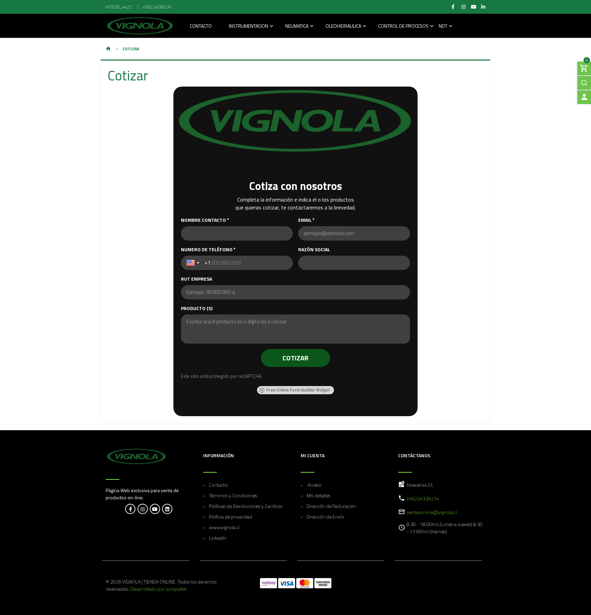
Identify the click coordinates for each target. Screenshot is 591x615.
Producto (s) (196, 308)
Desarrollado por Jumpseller (158, 588)
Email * (306, 220)
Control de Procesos (403, 26)
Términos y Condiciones (233, 495)
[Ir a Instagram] (463, 6)
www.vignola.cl (224, 527)
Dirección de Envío (325, 516)
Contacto (201, 26)
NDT (443, 26)
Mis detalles (318, 495)
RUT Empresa (196, 279)
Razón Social (314, 249)
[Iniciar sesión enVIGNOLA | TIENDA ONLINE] (584, 97)
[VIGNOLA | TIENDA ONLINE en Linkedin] (167, 509)
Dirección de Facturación (331, 506)
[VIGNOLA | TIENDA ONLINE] (140, 26)
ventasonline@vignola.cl (432, 512)
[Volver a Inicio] (108, 49)
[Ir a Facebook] (453, 6)
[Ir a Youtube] (474, 6)
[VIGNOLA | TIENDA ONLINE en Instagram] (142, 509)
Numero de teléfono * (208, 249)
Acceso (313, 484)
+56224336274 (157, 6)
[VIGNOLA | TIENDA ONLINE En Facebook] (130, 509)
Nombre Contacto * (205, 220)
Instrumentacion (248, 26)
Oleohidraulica (343, 26)
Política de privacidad (230, 516)
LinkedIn (217, 537)
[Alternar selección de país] (193, 263)
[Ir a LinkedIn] (483, 6)
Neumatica (296, 26)
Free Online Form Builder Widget (298, 390)
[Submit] (584, 83)
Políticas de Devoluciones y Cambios (246, 506)
